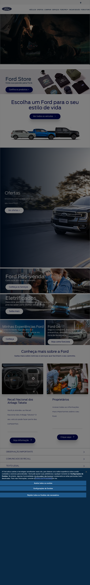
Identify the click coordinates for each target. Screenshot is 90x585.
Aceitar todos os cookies (43, 483)
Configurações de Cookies (43, 488)
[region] (45, 526)
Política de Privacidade (43, 478)
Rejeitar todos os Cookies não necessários (43, 495)
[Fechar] (86, 471)
